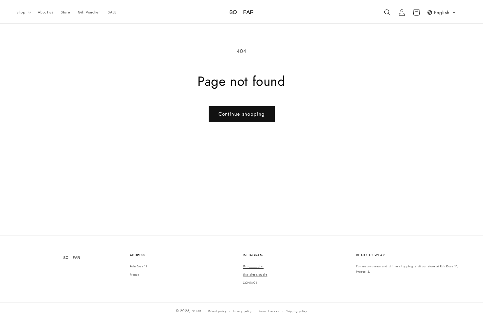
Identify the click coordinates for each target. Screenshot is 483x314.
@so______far (253, 266)
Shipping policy (296, 311)
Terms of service (269, 311)
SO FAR (197, 311)
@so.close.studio (255, 274)
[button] (23, 12)
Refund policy (217, 311)
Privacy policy (242, 311)
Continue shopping (241, 114)
